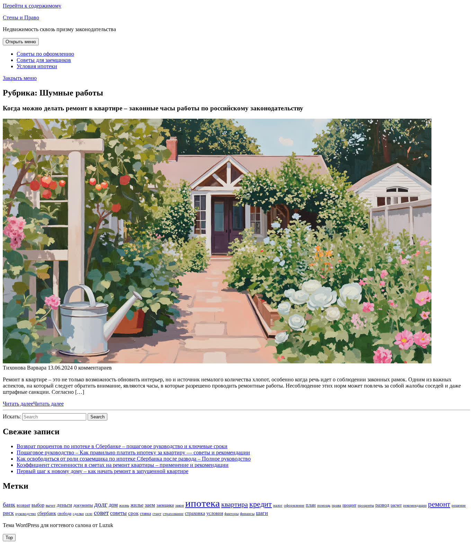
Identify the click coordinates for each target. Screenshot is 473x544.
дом (113, 505)
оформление (294, 505)
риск (8, 513)
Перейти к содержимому (32, 6)
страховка (195, 513)
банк (9, 504)
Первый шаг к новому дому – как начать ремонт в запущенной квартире (102, 471)
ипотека (202, 503)
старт (156, 514)
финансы (247, 514)
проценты (366, 505)
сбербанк (46, 513)
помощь (323, 505)
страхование (173, 514)
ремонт (439, 504)
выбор (38, 505)
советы (118, 513)
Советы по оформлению (45, 54)
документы (83, 505)
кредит (260, 504)
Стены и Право (21, 17)
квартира (234, 504)
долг (100, 504)
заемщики (165, 505)
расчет (396, 505)
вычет (50, 505)
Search (97, 416)
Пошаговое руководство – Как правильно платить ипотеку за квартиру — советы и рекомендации (133, 452)
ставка (145, 513)
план (311, 505)
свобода (64, 513)
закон (179, 505)
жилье (137, 505)
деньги (64, 505)
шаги (262, 513)
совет (101, 512)
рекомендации (415, 505)
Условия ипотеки (37, 66)
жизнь (124, 505)
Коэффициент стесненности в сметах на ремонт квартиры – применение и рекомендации (123, 465)
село (88, 514)
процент (349, 505)
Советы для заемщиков (44, 60)
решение (459, 505)
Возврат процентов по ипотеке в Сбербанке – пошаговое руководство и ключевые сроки (122, 446)
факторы (231, 514)
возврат (23, 505)
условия (214, 513)
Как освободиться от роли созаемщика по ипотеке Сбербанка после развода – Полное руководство (134, 459)
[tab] (21, 41)
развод (382, 505)
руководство (25, 514)
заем (150, 505)
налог (278, 505)
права (336, 505)
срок (133, 513)
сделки (78, 514)
